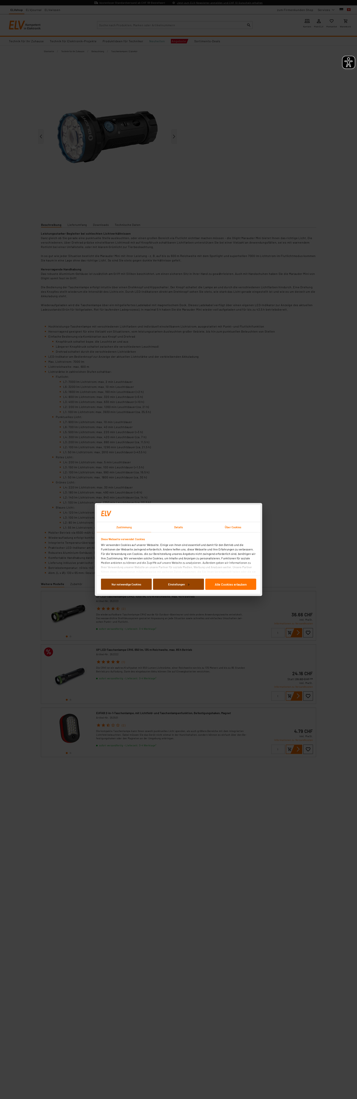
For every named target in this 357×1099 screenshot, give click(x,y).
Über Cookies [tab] (233, 527)
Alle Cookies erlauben (231, 584)
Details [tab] (178, 527)
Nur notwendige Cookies (126, 584)
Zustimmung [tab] (124, 527)
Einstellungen (176, 584)
